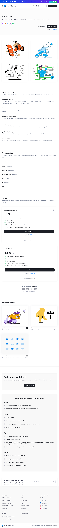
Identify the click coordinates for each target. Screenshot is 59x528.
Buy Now (15, 315)
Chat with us (31, 240)
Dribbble (44, 508)
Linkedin (44, 503)
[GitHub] (36, 6)
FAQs (22, 498)
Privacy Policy (24, 508)
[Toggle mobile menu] (2, 6)
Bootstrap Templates (7, 505)
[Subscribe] (53, 481)
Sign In (42, 6)
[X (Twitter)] (39, 6)
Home (3, 11)
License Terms (25, 505)
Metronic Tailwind (6, 498)
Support (23, 503)
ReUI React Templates (8, 519)
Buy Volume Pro (29, 231)
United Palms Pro (34, 327)
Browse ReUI (30, 385)
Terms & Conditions (26, 511)
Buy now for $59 (52, 26)
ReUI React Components (8, 516)
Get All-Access (53, 5)
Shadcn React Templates (8, 503)
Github (44, 500)
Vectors (8, 11)
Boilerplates (5, 508)
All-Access (54, 29)
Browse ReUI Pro (53, 1)
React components (17, 380)
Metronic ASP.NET (7, 500)
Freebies (4, 513)
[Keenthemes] (10, 6)
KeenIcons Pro (5, 355)
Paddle (33, 286)
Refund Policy (24, 513)
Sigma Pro (4, 327)
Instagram (44, 505)
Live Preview (41, 27)
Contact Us (24, 500)
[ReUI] (34, 6)
